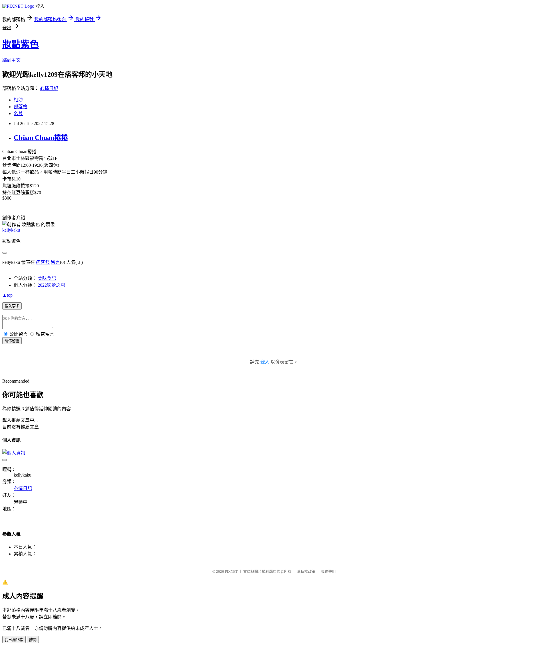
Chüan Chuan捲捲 (41, 137)
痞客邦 (43, 262)
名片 (18, 113)
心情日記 (49, 88)
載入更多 (12, 306)
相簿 (18, 99)
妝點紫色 (20, 44)
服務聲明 (328, 571)
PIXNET (231, 571)
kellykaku (11, 230)
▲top (7, 295)
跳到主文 (11, 60)
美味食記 (47, 278)
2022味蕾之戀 (51, 285)
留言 (55, 262)
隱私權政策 (306, 571)
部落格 (20, 106)
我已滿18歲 (14, 640)
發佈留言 (12, 341)
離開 (33, 640)
